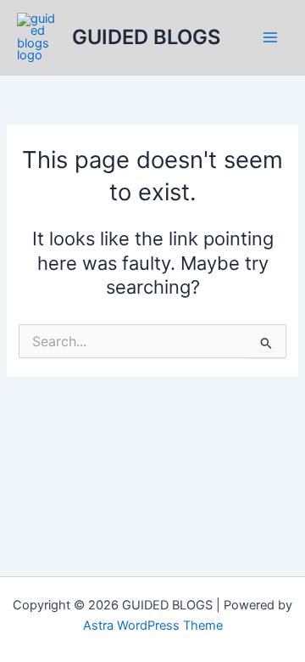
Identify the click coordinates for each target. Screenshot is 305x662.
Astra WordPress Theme (153, 625)
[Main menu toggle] (270, 37)
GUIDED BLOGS (146, 37)
